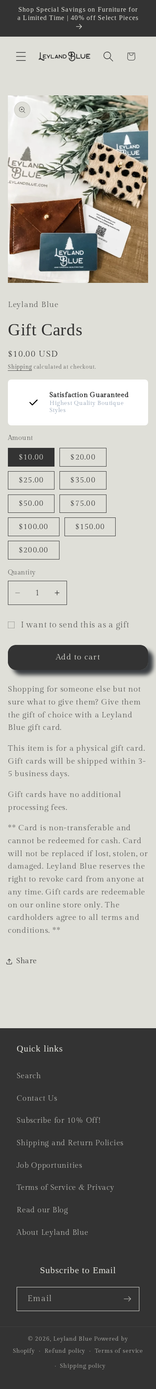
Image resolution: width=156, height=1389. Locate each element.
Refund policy (65, 1351)
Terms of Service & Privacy (65, 1187)
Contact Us (37, 1098)
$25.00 (31, 480)
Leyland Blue (72, 1339)
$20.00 (83, 457)
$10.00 (31, 457)
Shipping (20, 367)
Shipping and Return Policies (70, 1143)
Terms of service (119, 1351)
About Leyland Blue (53, 1232)
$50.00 (31, 503)
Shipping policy (82, 1366)
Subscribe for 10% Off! (59, 1120)
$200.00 (34, 550)
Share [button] (26, 961)
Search (29, 1076)
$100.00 (34, 526)
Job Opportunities (49, 1165)
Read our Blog (42, 1210)
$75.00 (83, 503)
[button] (21, 56)
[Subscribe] (127, 1299)
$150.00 (90, 526)
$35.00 (83, 480)
